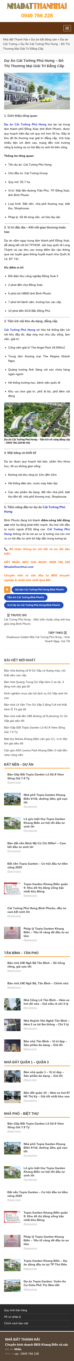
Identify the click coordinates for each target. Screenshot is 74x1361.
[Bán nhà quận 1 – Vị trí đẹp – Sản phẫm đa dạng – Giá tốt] (12, 1080)
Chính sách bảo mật (16, 1323)
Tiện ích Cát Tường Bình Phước (25, 597)
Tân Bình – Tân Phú (21, 953)
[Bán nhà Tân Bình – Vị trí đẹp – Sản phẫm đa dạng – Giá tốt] (12, 1049)
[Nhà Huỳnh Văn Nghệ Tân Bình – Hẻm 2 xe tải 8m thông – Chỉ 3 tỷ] (12, 1028)
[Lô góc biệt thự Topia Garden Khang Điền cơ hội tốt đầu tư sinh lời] (12, 827)
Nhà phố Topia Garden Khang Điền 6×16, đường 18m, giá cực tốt (45, 798)
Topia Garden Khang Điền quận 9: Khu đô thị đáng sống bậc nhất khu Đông (46, 887)
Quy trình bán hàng (15, 1310)
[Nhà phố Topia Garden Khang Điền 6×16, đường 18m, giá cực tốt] (12, 803)
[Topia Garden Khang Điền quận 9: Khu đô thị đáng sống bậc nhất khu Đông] (12, 892)
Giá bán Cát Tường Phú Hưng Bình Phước (39, 589)
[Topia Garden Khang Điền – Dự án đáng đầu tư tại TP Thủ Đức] (12, 1269)
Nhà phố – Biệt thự (21, 1113)
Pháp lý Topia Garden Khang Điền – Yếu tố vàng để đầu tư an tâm (46, 932)
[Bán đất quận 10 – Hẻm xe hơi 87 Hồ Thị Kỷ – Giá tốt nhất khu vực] (12, 1100)
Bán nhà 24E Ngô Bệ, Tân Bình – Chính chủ (37, 983)
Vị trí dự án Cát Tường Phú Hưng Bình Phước (33, 605)
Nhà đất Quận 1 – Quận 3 (26, 1062)
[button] (67, 28)
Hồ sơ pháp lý (12, 1316)
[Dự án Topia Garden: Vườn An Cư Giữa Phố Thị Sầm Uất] (12, 1289)
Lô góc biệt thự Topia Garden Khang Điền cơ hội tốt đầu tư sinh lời (44, 822)
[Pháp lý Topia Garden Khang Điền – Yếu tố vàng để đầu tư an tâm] (12, 936)
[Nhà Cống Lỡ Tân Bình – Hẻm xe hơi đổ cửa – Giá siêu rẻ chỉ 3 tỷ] (12, 1008)
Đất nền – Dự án (19, 764)
